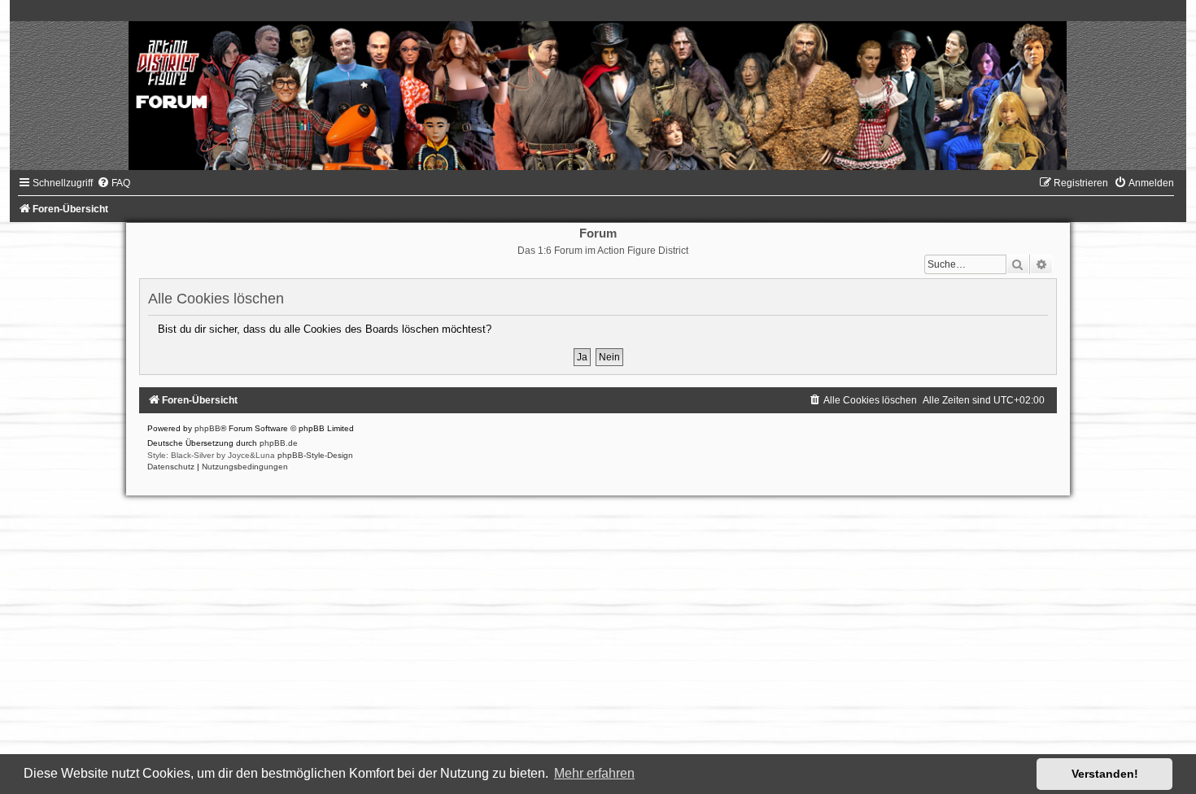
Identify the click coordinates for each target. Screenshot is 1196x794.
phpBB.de (279, 442)
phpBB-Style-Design (315, 455)
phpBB (207, 428)
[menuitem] (113, 183)
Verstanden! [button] (1105, 773)
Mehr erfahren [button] (594, 773)
